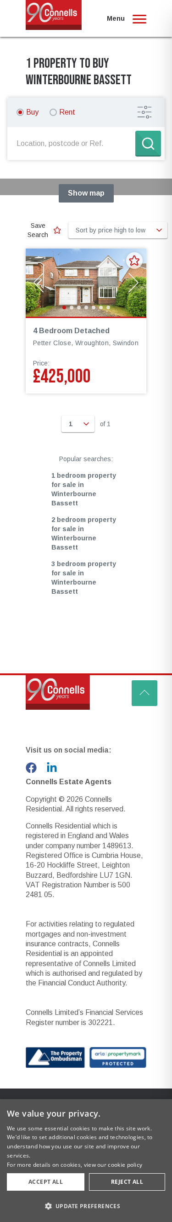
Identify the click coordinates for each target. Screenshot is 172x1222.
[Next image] (133, 282)
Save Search (38, 230)
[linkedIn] (51, 767)
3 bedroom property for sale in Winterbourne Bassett (83, 577)
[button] (86, 1205)
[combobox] (73, 143)
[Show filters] (144, 112)
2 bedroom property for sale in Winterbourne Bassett (83, 533)
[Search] (148, 143)
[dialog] (86, 1160)
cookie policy (125, 1165)
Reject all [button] (127, 1182)
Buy (32, 112)
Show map (86, 193)
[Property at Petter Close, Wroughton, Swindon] (86, 283)
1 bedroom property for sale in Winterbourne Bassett (83, 489)
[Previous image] (38, 282)
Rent (67, 112)
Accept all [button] (45, 1182)
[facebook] (31, 767)
